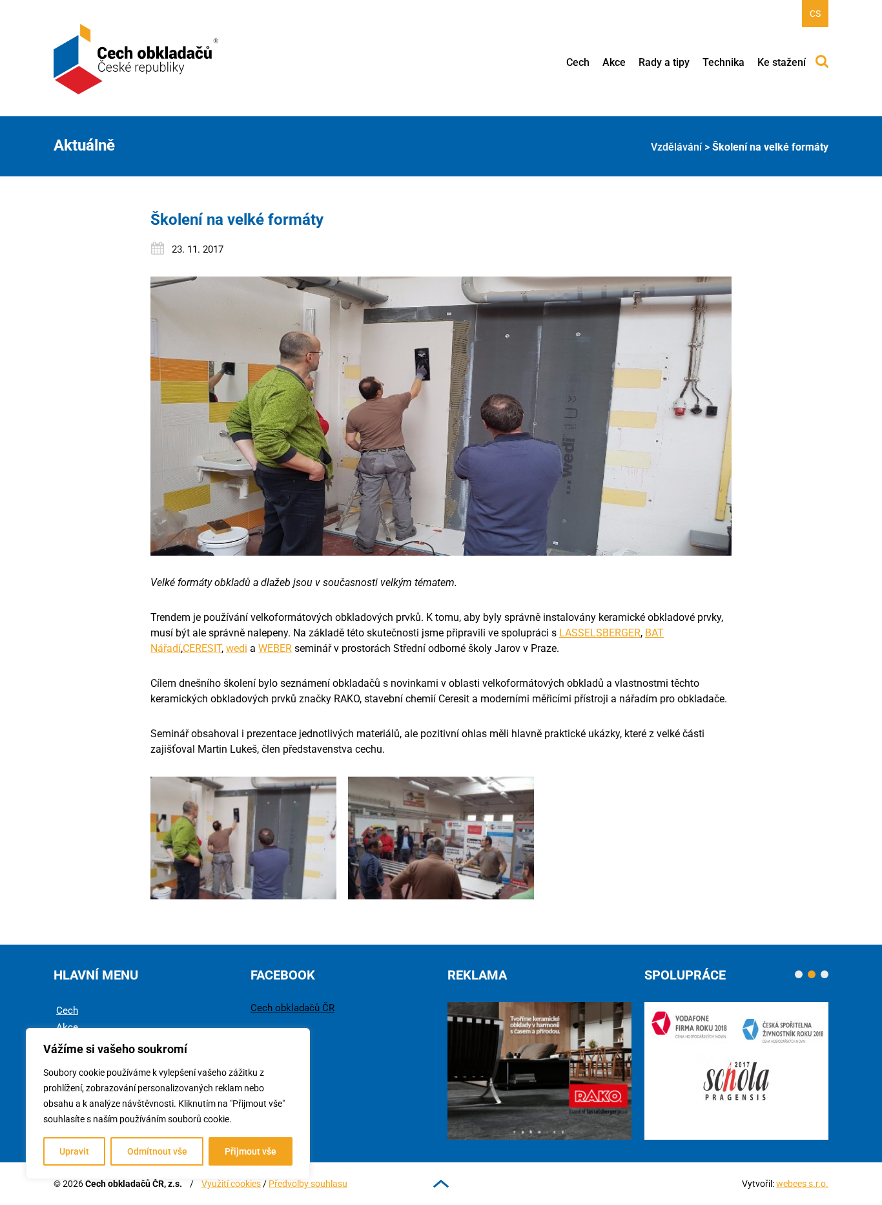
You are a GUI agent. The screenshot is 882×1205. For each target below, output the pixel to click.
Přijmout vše (250, 1151)
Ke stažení (781, 62)
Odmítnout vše (157, 1151)
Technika (723, 62)
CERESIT (202, 648)
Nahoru (441, 1183)
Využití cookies (231, 1184)
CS (815, 13)
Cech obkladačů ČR (292, 1008)
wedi (236, 648)
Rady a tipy (664, 62)
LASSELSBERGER (600, 633)
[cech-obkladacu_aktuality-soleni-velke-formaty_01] (243, 838)
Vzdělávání (676, 147)
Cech (578, 62)
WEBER (275, 648)
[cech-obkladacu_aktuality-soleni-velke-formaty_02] (441, 838)
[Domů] (137, 59)
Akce (614, 62)
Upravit (74, 1151)
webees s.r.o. (802, 1184)
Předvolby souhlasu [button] (308, 1184)
